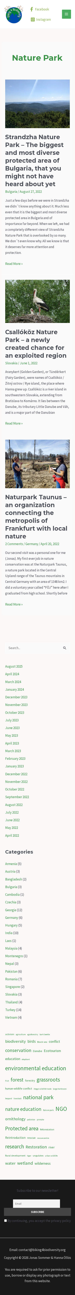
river (51, 1147)
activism (9, 1034)
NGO (61, 1108)
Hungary (11, 925)
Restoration (36, 1147)
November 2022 (16, 781)
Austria (10, 871)
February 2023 (15, 758)
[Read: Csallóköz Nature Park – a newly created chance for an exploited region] (37, 301)
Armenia (11, 864)
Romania (11, 979)
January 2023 (14, 766)
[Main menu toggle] (66, 14)
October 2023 (14, 712)
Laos (8, 941)
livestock (18, 1098)
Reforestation (47, 1129)
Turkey (10, 1010)
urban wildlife (51, 1155)
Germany (31, 544)
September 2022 (17, 797)
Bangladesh (13, 879)
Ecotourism (52, 1051)
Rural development (15, 1155)
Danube (37, 1051)
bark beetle (45, 1034)
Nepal (9, 963)
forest (17, 1079)
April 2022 (12, 835)
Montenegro (14, 956)
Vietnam (11, 1017)
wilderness (43, 1163)
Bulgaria (11, 191)
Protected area (21, 1128)
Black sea (42, 1041)
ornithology (15, 1118)
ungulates (38, 1155)
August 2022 (14, 805)
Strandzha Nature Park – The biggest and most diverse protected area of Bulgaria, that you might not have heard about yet (34, 160)
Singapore (12, 987)
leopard (8, 1098)
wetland (25, 1163)
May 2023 (11, 735)
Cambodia (12, 894)
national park (38, 1097)
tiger (29, 1155)
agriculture (21, 1034)
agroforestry (32, 1034)
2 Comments (14, 544)
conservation (18, 1050)
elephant (26, 1059)
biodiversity (15, 1041)
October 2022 (14, 789)
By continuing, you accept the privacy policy (39, 1220)
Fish (7, 1081)
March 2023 (13, 751)
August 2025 (14, 666)
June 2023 (12, 728)
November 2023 (16, 705)
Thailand (11, 1002)
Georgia (10, 910)
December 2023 (16, 697)
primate (40, 1119)
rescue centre (43, 1138)
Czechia (10, 902)
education (12, 1059)
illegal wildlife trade (42, 1089)
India (8, 933)
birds (31, 1041)
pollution (31, 1119)
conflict (54, 1041)
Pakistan (11, 971)
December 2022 (16, 774)
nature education (23, 1109)
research (14, 1146)
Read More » (14, 264)
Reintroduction (15, 1138)
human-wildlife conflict (18, 1088)
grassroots (48, 1079)
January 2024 (14, 689)
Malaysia (11, 948)
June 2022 (12, 820)
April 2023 (12, 743)
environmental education (35, 1068)
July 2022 (12, 812)
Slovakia (11, 363)
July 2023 (12, 720)
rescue (31, 1138)
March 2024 (13, 682)
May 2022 (11, 827)
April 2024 (12, 674)
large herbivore (59, 1089)
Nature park (48, 1110)
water (10, 1163)
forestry (30, 1080)
